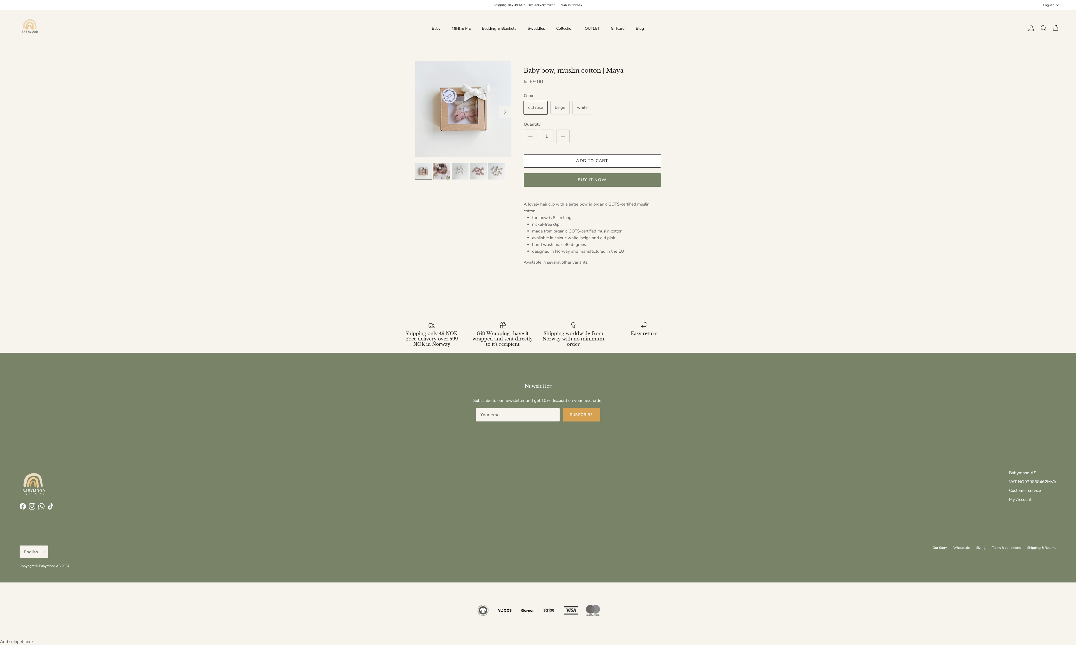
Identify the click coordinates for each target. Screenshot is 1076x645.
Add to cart (592, 160)
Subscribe (581, 414)
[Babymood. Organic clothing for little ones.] (29, 28)
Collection (565, 28)
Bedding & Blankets (499, 28)
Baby (436, 28)
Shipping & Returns (1041, 547)
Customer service (1025, 490)
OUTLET (592, 28)
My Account (1020, 499)
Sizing (980, 547)
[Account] (1030, 28)
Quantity (532, 124)
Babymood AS (1022, 473)
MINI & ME (461, 28)
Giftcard (618, 28)
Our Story (940, 547)
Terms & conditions (1006, 547)
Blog (640, 28)
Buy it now (592, 180)
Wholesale (961, 547)
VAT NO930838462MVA (1032, 482)
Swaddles (536, 28)
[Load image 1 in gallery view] (463, 109)
